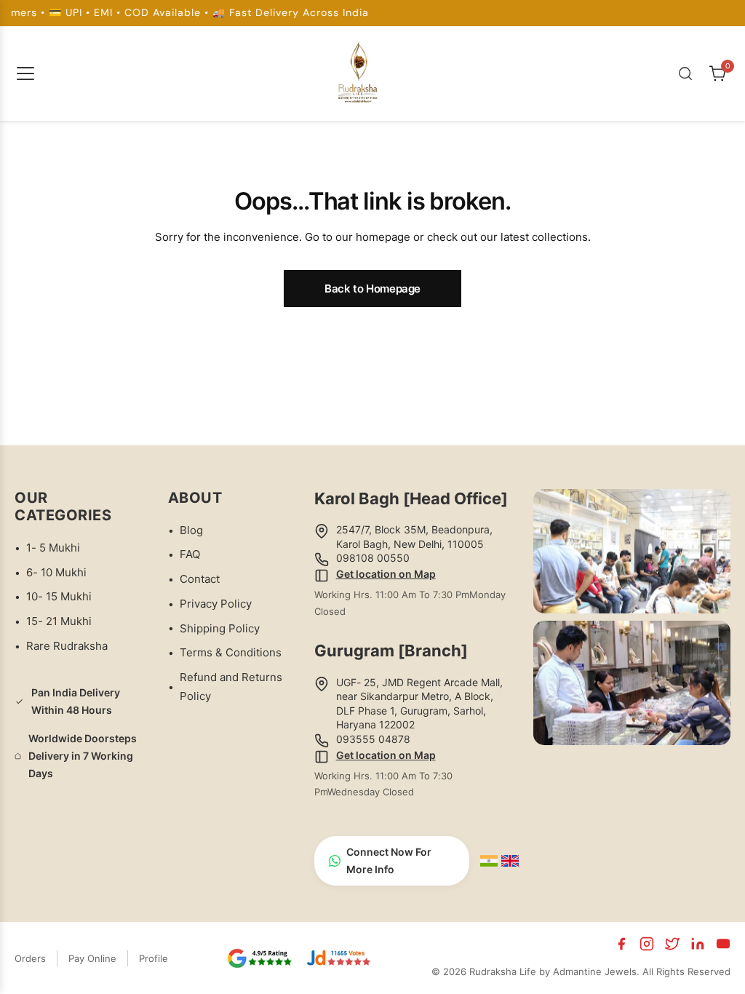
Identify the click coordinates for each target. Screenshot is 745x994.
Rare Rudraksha (67, 646)
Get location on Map (386, 574)
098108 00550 (373, 558)
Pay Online (92, 958)
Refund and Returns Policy (231, 686)
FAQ (190, 554)
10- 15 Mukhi (59, 596)
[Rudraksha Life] (359, 70)
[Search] (685, 73)
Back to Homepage (372, 288)
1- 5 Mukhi (53, 547)
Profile (153, 958)
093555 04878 (373, 739)
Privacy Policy (216, 604)
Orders (30, 958)
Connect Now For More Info (388, 860)
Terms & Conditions (231, 652)
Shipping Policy (220, 628)
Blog (191, 530)
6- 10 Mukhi (56, 572)
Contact (200, 579)
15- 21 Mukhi (59, 621)
